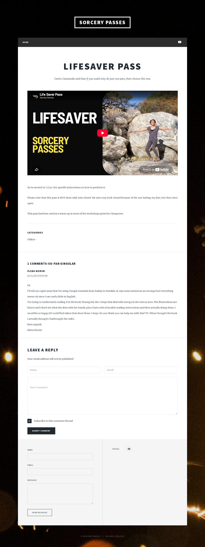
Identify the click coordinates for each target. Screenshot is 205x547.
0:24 (49, 187)
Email (30, 465)
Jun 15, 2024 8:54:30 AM (37, 275)
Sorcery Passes (102, 22)
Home (26, 42)
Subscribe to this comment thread (53, 420)
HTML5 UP (119, 536)
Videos (31, 239)
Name (30, 450)
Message (32, 480)
